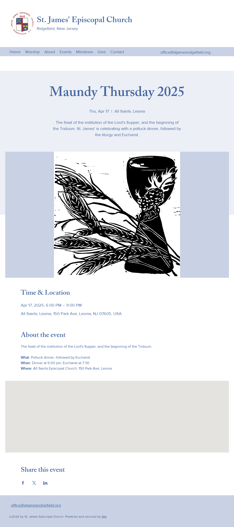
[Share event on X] (34, 483)
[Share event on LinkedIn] (45, 483)
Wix (104, 516)
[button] (84, 51)
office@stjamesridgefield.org (185, 52)
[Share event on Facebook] (23, 483)
